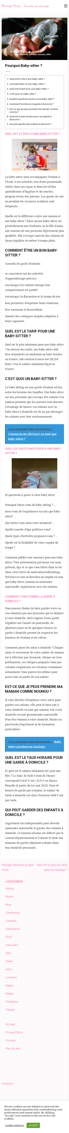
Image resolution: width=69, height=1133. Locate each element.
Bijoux (9, 896)
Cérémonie (12, 912)
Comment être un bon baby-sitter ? (27, 84)
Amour (10, 888)
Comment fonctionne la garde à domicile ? (31, 104)
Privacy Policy (14, 1032)
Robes (10, 993)
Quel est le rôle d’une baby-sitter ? (27, 78)
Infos (9, 969)
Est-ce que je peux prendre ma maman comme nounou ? (33, 110)
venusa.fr (8, 1083)
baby (16, 54)
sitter (48, 54)
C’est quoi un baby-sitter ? (23, 93)
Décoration (13, 929)
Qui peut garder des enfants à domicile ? (30, 124)
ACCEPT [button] (33, 1125)
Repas (9, 985)
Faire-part (12, 945)
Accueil (10, 1024)
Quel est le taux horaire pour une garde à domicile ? (30, 118)
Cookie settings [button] (14, 1125)
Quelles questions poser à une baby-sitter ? (32, 99)
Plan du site (13, 1048)
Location (11, 977)
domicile (23, 54)
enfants (33, 54)
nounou (41, 54)
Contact (11, 1040)
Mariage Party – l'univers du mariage (25, 6)
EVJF (9, 937)
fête (8, 953)
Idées (38, 52)
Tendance (12, 1001)
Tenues (10, 1009)
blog (8, 904)
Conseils (11, 920)
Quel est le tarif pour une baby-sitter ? (29, 88)
